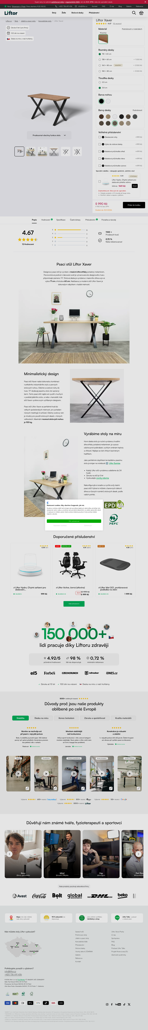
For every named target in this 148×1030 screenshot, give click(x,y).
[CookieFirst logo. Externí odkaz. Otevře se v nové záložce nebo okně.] (48, 503)
